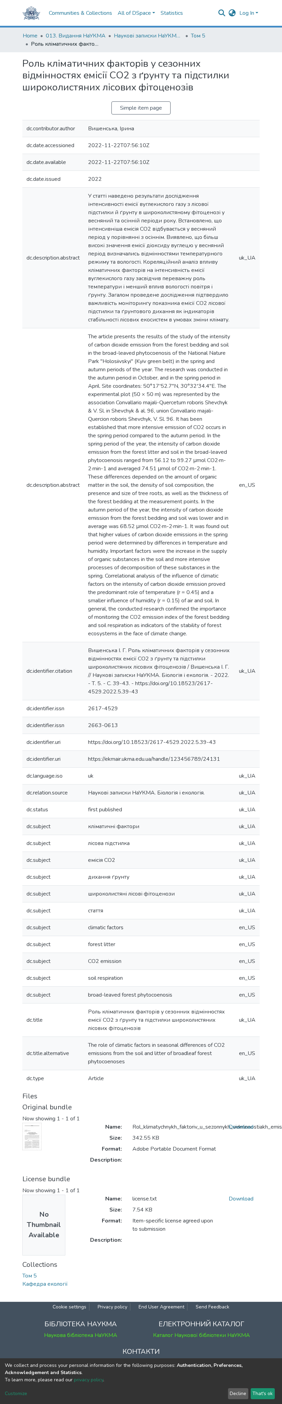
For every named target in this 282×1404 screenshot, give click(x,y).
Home (30, 36)
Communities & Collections (80, 13)
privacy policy (88, 1379)
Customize (16, 1393)
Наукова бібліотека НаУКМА (80, 1335)
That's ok (262, 1393)
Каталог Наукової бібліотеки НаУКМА (201, 1335)
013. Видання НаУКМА (76, 36)
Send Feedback (212, 1307)
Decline (238, 1393)
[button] (232, 13)
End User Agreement (161, 1307)
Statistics (172, 13)
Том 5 (198, 36)
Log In (246, 13)
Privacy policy (112, 1307)
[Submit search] (222, 13)
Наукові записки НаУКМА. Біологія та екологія (148, 36)
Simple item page (141, 108)
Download (241, 1127)
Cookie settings (69, 1307)
